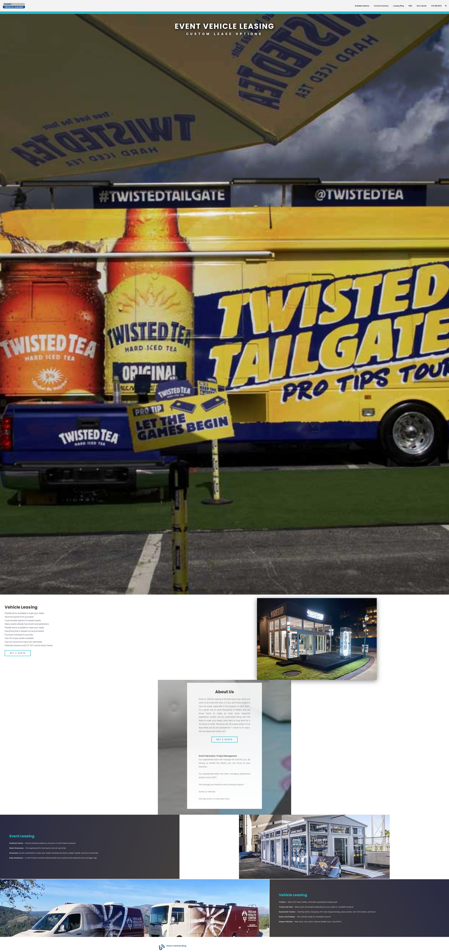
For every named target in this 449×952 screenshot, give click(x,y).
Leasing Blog (398, 5)
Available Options (362, 5)
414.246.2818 (436, 5)
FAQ (410, 5)
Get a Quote (422, 5)
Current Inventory (381, 5)
